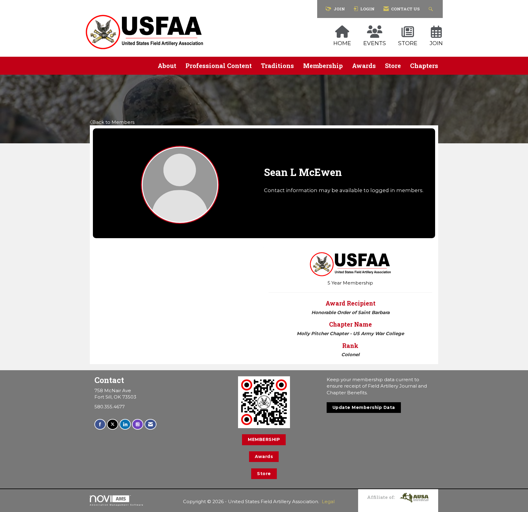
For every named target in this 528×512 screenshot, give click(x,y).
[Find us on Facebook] (100, 424)
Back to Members (113, 122)
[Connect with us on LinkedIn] (125, 424)
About (167, 66)
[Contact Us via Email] (150, 424)
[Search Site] (432, 9)
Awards (364, 66)
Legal (328, 501)
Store (393, 66)
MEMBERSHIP (264, 439)
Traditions (277, 66)
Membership (323, 66)
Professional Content (218, 66)
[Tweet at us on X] (112, 424)
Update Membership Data (363, 407)
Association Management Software (117, 505)
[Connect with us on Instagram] (137, 424)
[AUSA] (414, 497)
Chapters (424, 66)
